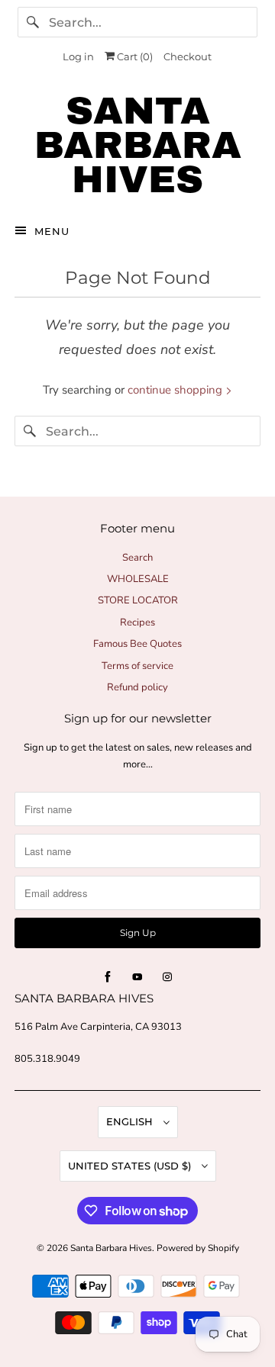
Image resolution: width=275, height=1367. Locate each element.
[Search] (33, 22)
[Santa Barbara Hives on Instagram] (167, 977)
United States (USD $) (131, 1166)
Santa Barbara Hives (111, 1248)
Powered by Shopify (198, 1248)
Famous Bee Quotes (137, 644)
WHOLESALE (138, 579)
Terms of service (137, 666)
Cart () (134, 56)
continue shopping (176, 389)
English (131, 1121)
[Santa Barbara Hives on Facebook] (108, 977)
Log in (78, 56)
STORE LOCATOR (138, 600)
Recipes (137, 622)
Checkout (187, 56)
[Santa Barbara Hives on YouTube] (137, 977)
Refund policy (137, 687)
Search (137, 557)
